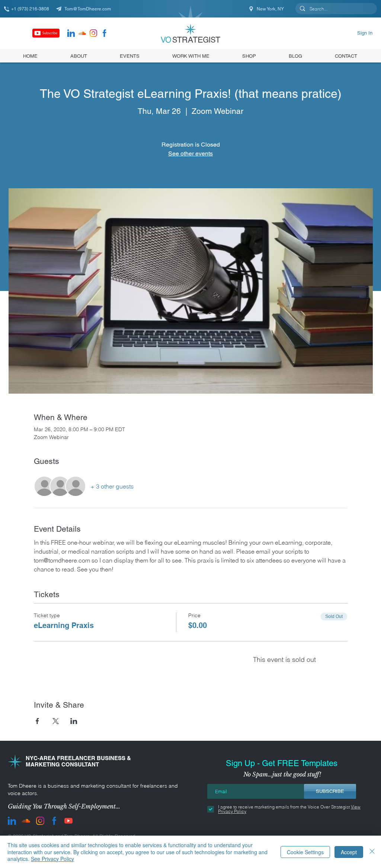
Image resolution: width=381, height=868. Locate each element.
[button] (249, 56)
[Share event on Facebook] (37, 721)
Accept (349, 852)
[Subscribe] (46, 33)
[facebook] (104, 33)
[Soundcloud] (82, 33)
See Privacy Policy (52, 858)
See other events (190, 153)
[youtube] (68, 821)
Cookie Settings (305, 852)
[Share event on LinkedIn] (73, 721)
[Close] (372, 852)
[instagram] (93, 33)
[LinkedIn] (71, 33)
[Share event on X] (55, 721)
